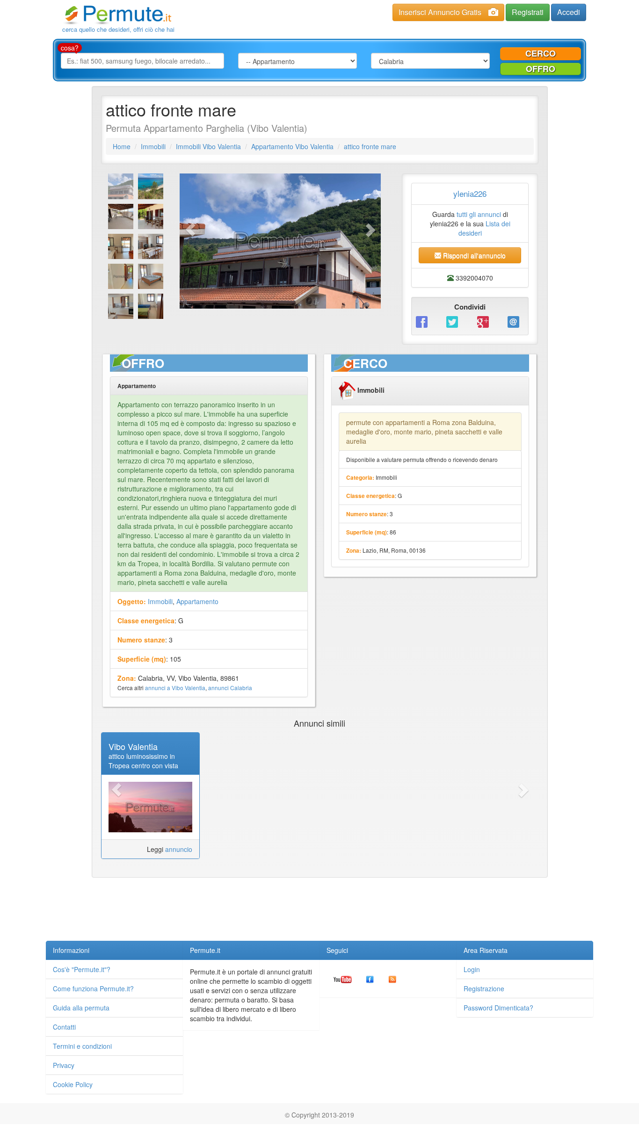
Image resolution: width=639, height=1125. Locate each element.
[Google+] (485, 321)
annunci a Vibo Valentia (175, 688)
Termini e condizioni (82, 1046)
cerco (540, 53)
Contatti (64, 1026)
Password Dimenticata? (498, 1007)
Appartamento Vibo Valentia (292, 146)
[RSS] (392, 978)
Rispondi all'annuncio (473, 255)
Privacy (63, 1065)
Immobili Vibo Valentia (208, 146)
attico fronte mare (370, 146)
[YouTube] (343, 978)
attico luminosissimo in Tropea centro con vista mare (143, 765)
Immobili (153, 146)
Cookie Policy (73, 1084)
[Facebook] (424, 321)
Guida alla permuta (81, 1007)
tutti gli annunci (479, 214)
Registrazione (484, 988)
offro (540, 69)
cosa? (70, 47)
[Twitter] (454, 321)
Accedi (568, 12)
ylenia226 (470, 193)
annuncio (178, 849)
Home (122, 146)
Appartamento (197, 601)
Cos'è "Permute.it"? (81, 969)
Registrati (528, 12)
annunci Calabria (230, 688)
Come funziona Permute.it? (93, 988)
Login (472, 969)
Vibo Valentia (133, 746)
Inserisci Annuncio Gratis (440, 12)
